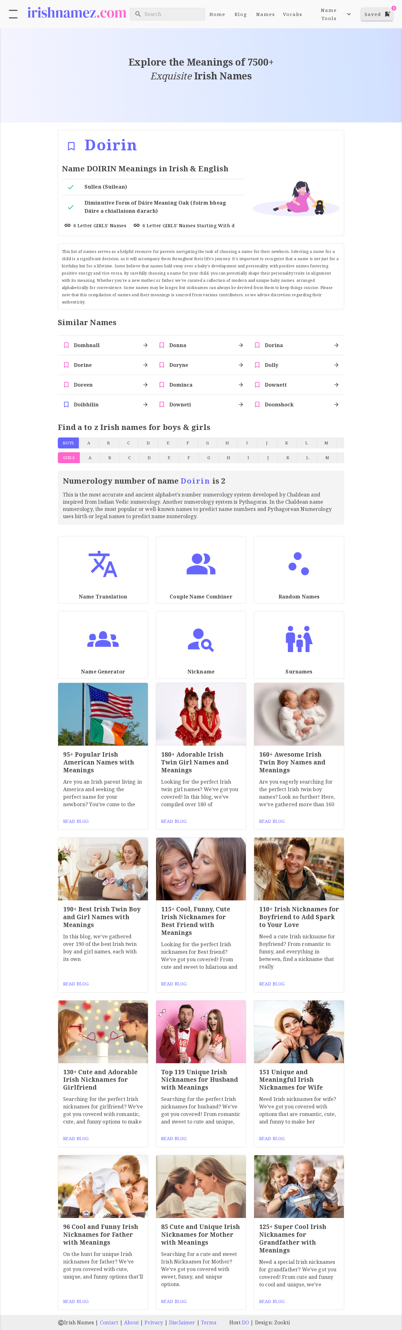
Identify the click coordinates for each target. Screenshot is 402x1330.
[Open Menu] (13, 14)
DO (245, 1322)
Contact (109, 1322)
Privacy (153, 1322)
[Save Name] (71, 146)
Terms (208, 1322)
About (131, 1322)
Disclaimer (182, 1322)
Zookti (282, 1322)
